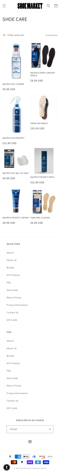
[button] (4, 5)
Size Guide (12, 290)
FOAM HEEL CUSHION (40, 217)
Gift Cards (12, 319)
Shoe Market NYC (26, 468)
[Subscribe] (49, 429)
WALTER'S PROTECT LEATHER (15, 217)
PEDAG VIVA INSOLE (39, 123)
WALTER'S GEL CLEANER (13, 84)
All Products (13, 275)
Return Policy (14, 297)
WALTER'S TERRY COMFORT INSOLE (42, 74)
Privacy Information (17, 304)
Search (10, 252)
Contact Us (12, 312)
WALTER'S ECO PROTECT (13, 138)
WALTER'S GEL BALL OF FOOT (15, 173)
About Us (12, 260)
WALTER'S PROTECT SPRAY (42, 177)
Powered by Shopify (39, 468)
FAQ (9, 282)
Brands (10, 267)
